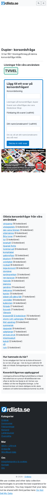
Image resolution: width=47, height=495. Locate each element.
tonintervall (8, 249)
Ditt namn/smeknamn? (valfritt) (22, 124)
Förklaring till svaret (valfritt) (20, 112)
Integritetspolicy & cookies (14, 461)
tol (4, 239)
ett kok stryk (9, 335)
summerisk (8, 325)
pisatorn (7, 258)
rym (5, 347)
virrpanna (7, 223)
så (4, 344)
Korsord (5, 429)
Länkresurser (7, 433)
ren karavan (9, 277)
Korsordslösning (14, 91)
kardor (6, 293)
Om (3, 468)
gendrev (7, 287)
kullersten (7, 303)
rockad (6, 265)
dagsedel (7, 328)
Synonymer (6, 423)
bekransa (7, 290)
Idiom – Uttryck (8, 445)
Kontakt (5, 464)
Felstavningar (7, 426)
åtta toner (8, 236)
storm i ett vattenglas (13, 319)
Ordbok (5, 420)
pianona (7, 284)
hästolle (7, 280)
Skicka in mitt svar (18, 143)
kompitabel (8, 252)
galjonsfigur (8, 255)
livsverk (6, 309)
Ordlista (27, 477)
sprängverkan (9, 274)
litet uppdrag (9, 322)
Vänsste (7, 312)
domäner (7, 271)
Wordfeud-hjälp (8, 452)
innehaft (7, 242)
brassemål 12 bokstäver (14, 315)
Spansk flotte (9, 246)
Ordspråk (5, 449)
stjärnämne (8, 233)
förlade (6, 306)
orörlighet (7, 262)
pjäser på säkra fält (12, 296)
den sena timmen (11, 230)
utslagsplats (9, 227)
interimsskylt (9, 338)
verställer (7, 300)
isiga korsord (9, 268)
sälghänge (8, 331)
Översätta (6, 436)
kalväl (6, 341)
